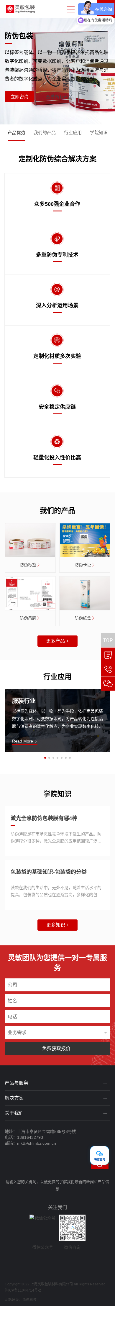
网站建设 (12, 1300)
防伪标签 (28, 564)
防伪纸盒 (83, 618)
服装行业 (24, 701)
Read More (23, 741)
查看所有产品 (59, 96)
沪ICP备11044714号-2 (23, 1290)
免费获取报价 (56, 1048)
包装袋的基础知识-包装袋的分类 (49, 872)
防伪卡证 (83, 564)
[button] (45, 758)
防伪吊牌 (28, 618)
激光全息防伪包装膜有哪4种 (44, 818)
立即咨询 (19, 96)
